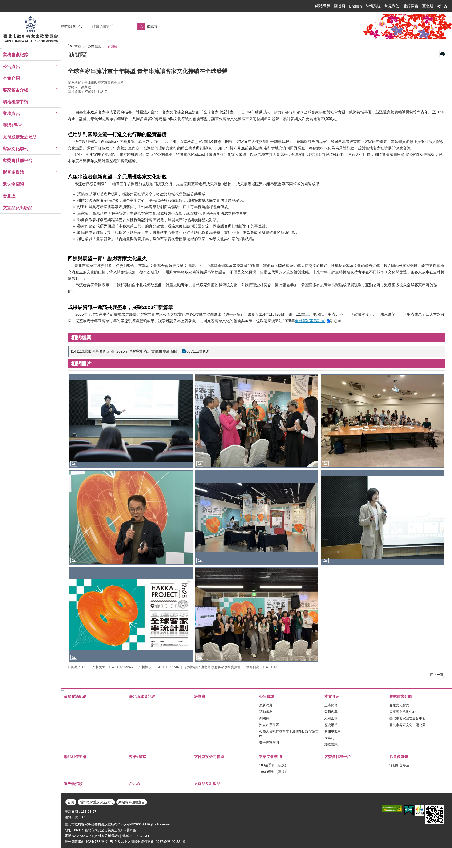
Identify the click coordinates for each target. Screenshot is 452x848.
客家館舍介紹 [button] (15, 90)
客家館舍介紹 (400, 696)
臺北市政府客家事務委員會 (30, 28)
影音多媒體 (398, 757)
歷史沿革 (331, 725)
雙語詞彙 (410, 6)
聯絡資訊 (331, 745)
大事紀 (329, 738)
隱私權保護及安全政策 (96, 802)
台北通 (9, 196)
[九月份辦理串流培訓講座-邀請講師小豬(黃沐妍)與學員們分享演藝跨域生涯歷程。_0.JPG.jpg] (382, 517)
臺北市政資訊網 (142, 696)
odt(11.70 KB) (197, 351)
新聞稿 (112, 46)
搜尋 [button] (141, 26)
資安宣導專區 (269, 725)
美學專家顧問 (269, 742)
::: (5, 5)
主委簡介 (331, 705)
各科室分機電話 (106, 836)
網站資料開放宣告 (131, 802)
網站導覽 (322, 6)
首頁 (77, 46)
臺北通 (427, 6)
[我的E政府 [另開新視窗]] (409, 810)
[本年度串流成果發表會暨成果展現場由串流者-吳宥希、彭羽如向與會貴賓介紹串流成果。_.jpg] (257, 421)
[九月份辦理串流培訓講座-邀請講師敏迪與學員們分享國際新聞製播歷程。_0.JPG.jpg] (131, 421)
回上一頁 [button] (436, 675)
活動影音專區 (399, 765)
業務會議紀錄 (15, 54)
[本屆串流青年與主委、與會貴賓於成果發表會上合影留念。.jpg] (257, 614)
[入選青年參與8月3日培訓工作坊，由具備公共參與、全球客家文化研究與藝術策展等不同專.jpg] (382, 421)
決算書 (199, 696)
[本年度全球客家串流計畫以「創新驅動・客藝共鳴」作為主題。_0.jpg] (131, 614)
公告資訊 (94, 46)
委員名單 (331, 712)
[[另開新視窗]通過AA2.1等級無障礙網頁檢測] (392, 808)
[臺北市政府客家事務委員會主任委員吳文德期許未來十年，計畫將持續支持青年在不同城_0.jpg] (131, 517)
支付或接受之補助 (20, 137)
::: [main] (69, 45)
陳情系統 (373, 6)
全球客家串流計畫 (310, 321)
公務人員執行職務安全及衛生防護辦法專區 (289, 734)
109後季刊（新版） (273, 765)
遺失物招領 (13, 184)
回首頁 (339, 6)
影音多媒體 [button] (13, 172)
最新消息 (265, 705)
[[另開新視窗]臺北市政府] (419, 810)
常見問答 (392, 6)
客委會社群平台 (17, 160)
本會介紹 (331, 696)
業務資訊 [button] (11, 113)
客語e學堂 (12, 125)
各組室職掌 (332, 731)
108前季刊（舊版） (273, 772)
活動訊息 (265, 712)
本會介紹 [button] (11, 78)
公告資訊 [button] (11, 66)
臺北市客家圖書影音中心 (407, 718)
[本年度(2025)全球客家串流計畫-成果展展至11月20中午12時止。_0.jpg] (257, 517)
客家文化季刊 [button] (15, 148)
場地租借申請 (15, 101)
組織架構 (331, 718)
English (355, 6)
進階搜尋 (154, 26)
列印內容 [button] (442, 54)
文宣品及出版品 (17, 207)
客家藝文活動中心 (402, 712)
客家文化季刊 (270, 757)
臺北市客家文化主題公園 (407, 725)
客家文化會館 (399, 705)
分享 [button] (439, 6)
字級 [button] (445, 6)
